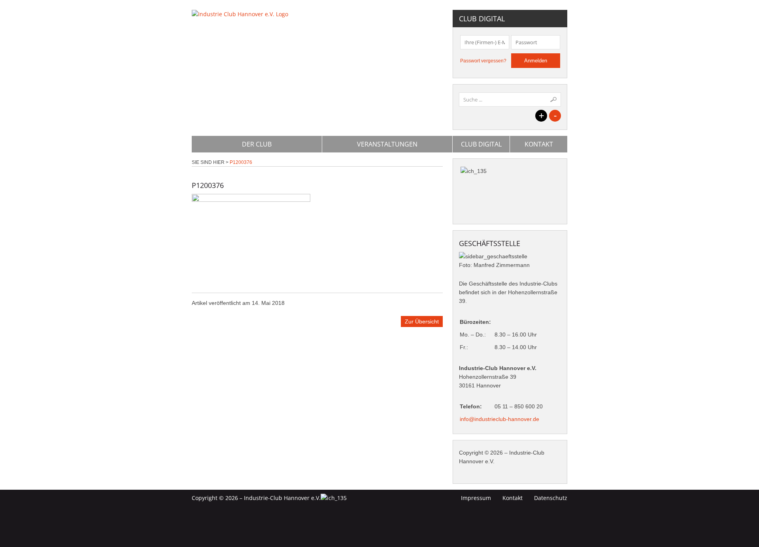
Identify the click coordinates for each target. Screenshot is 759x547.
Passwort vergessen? (483, 61)
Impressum (476, 498)
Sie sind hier (208, 162)
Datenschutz (550, 498)
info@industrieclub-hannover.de (499, 419)
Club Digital (481, 144)
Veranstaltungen (387, 144)
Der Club (257, 144)
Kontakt (539, 144)
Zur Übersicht (422, 321)
